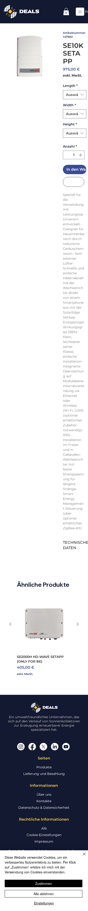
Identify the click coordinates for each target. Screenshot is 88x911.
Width (69, 105)
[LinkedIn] (54, 746)
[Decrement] (66, 155)
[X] (43, 746)
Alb (44, 828)
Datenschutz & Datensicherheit (43, 807)
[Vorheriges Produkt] (10, 624)
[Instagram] (21, 746)
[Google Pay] (73, 182)
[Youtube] (66, 746)
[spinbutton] (73, 155)
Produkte (44, 767)
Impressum (43, 841)
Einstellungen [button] (44, 903)
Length (70, 86)
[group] (44, 636)
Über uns (44, 794)
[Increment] (81, 155)
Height (70, 124)
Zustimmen (43, 883)
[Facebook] (32, 746)
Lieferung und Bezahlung (44, 774)
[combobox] (74, 94)
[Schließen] (81, 856)
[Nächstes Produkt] (77, 624)
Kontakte (43, 801)
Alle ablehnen (44, 893)
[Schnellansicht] (44, 624)
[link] (66, 11)
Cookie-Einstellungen (44, 835)
